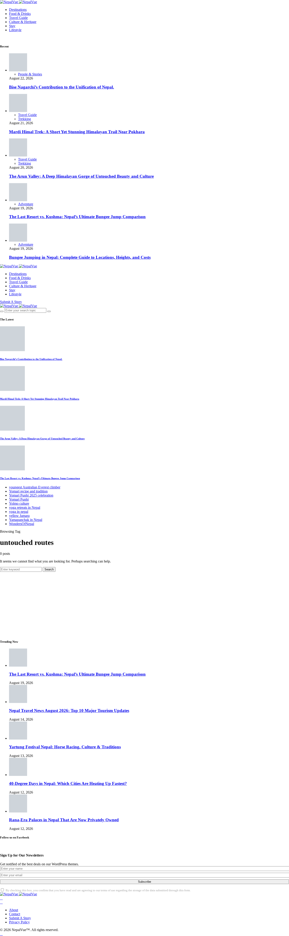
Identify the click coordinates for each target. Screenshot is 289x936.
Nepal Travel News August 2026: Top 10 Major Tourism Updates (69, 710)
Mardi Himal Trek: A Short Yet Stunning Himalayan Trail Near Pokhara (77, 131)
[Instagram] (1, 902)
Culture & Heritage (22, 22)
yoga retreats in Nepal (24, 507)
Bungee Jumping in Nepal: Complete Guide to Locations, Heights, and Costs (80, 257)
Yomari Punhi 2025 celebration (31, 495)
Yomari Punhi (19, 499)
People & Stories (30, 74)
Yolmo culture (19, 503)
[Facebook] (1, 898)
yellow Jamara (19, 516)
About (13, 910)
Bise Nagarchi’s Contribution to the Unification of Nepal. (61, 87)
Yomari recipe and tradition (28, 491)
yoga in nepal (18, 512)
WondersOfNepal (21, 524)
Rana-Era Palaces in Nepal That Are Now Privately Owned (64, 819)
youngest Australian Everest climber (34, 487)
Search (49, 569)
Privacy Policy (19, 922)
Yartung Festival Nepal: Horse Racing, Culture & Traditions (65, 747)
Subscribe (144, 881)
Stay (12, 26)
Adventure (25, 204)
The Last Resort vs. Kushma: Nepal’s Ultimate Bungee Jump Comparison (77, 216)
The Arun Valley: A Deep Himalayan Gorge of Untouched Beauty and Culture (81, 176)
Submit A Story (11, 302)
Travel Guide (18, 18)
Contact (14, 914)
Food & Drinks (20, 14)
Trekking (24, 119)
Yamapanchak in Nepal (25, 520)
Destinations (18, 10)
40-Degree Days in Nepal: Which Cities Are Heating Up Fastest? (68, 783)
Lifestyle (15, 30)
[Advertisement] (135, 603)
